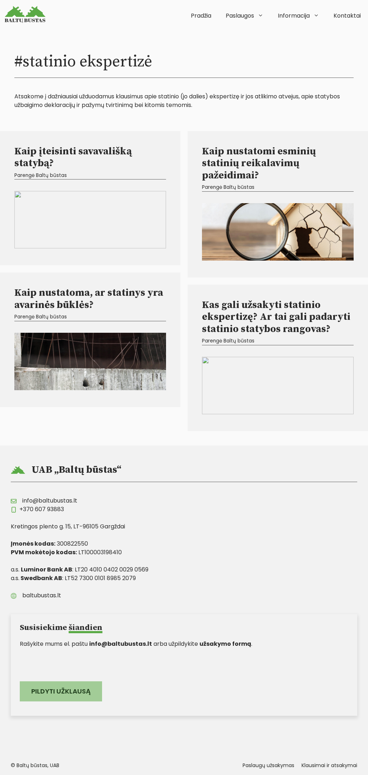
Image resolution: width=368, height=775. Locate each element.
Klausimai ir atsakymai (329, 765)
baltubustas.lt (41, 595)
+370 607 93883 (41, 509)
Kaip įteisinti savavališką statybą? (73, 157)
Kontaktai (347, 15)
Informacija (294, 15)
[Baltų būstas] (27, 14)
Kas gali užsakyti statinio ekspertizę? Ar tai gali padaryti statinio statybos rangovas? (276, 317)
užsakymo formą (225, 644)
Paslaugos (240, 15)
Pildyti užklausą (61, 691)
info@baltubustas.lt (49, 500)
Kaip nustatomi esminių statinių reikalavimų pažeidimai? (259, 163)
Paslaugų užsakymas (268, 765)
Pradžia (201, 15)
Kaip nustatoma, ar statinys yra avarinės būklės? (88, 298)
